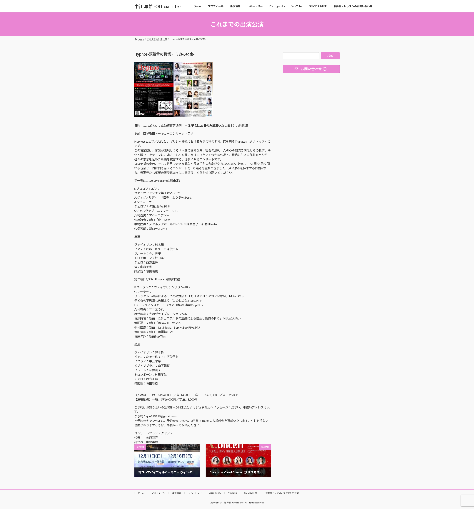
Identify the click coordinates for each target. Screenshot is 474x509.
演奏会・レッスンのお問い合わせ (282, 492)
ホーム (141, 492)
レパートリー (195, 492)
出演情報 (176, 492)
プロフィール (158, 492)
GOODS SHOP (251, 492)
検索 (330, 55)
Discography (215, 492)
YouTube (232, 492)
